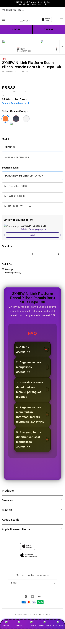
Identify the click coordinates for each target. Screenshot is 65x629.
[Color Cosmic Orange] (5, 118)
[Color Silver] (26, 118)
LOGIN (19, 625)
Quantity (7, 246)
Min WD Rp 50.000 (14, 196)
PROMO (7, 625)
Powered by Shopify (41, 614)
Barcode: (18, 72)
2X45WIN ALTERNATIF (16, 157)
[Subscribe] (53, 583)
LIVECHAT (58, 625)
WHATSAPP (45, 625)
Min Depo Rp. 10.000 (15, 186)
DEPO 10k (10, 147)
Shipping (17, 92)
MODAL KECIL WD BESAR (18, 206)
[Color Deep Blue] (16, 118)
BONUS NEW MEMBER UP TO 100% (24, 175)
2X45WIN (27, 614)
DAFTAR (32, 625)
